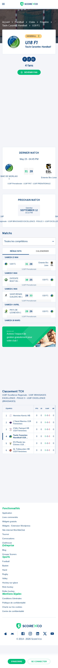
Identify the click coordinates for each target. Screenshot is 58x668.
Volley (4, 578)
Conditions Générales (12, 598)
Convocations (8, 538)
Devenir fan (30, 72)
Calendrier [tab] (42, 251)
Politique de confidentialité (13, 603)
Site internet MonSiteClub (13, 530)
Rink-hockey (7, 587)
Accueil (6, 22)
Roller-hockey (8, 591)
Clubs (32, 22)
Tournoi (5, 534)
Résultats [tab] (15, 251)
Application (7, 513)
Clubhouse (7, 543)
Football (5, 561)
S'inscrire (16, 661)
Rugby (5, 574)
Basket (5, 565)
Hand (4, 570)
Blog (4, 550)
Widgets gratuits (9, 521)
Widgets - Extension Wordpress (16, 526)
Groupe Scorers (9, 554)
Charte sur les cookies (12, 607)
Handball (19, 22)
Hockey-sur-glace (10, 583)
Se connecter (39, 661)
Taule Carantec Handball (14, 25)
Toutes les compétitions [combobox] (16, 241)
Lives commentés (10, 517)
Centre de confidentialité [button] (13, 611)
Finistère (44, 22)
